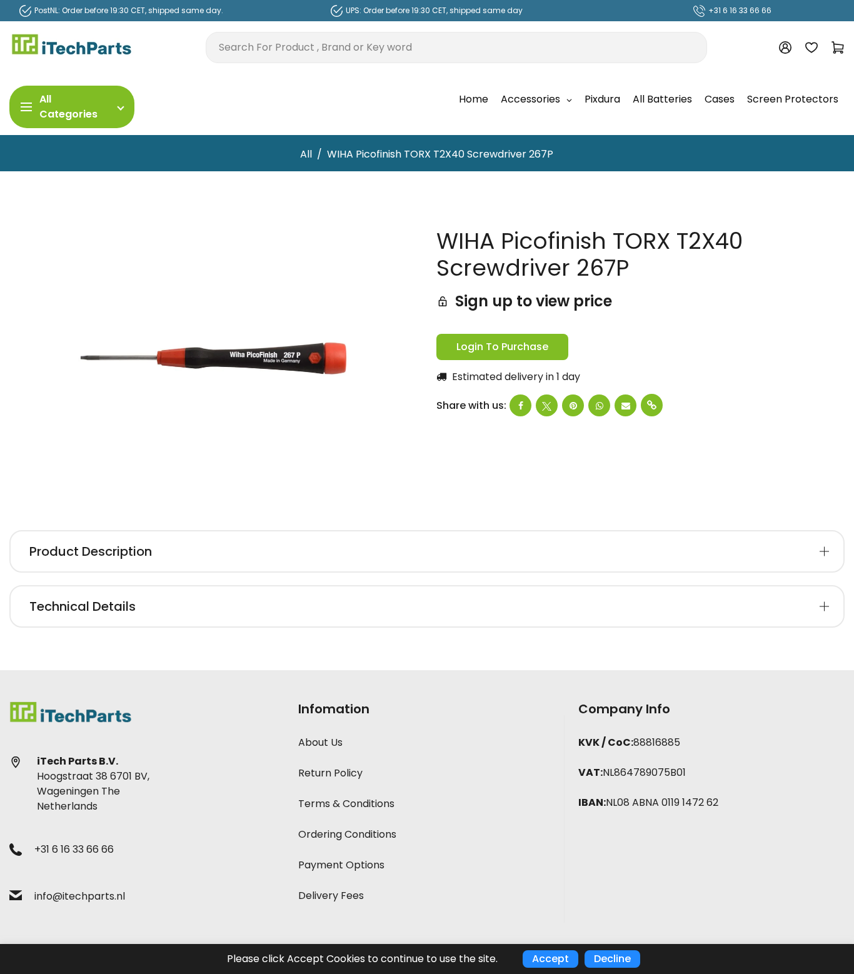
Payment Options (341, 865)
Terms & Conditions (346, 803)
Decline (612, 958)
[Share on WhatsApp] (599, 405)
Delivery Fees (331, 895)
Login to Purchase (502, 346)
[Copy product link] (652, 405)
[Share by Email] (625, 405)
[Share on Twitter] (547, 405)
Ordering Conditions (347, 834)
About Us (320, 742)
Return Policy (330, 773)
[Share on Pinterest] (573, 405)
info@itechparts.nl (79, 896)
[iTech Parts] (71, 46)
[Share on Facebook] (520, 405)
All (306, 154)
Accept (550, 958)
